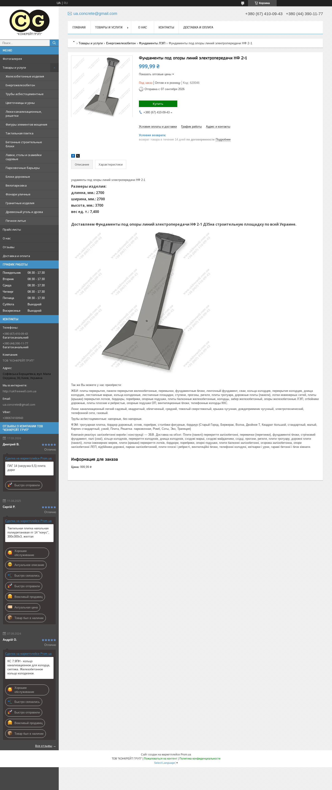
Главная (79, 27)
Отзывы (8, 247)
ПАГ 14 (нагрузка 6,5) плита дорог (26, 468)
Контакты (166, 27)
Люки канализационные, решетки (24, 114)
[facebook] (73, 156)
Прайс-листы (12, 229)
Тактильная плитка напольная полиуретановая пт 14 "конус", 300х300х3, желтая (28, 532)
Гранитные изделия (20, 203)
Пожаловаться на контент (160, 758)
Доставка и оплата (16, 256)
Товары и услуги (14, 67)
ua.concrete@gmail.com (19, 404)
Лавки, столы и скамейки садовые (24, 157)
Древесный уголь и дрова (24, 212)
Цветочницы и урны (20, 103)
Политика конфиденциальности (199, 758)
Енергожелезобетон (20, 85)
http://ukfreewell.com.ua (19, 391)
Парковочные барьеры (23, 168)
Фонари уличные (18, 194)
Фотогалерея (12, 59)
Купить (158, 104)
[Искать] (54, 43)
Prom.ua (186, 754)
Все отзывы (43, 746)
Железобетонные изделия (25, 76)
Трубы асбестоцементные (25, 94)
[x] (78, 156)
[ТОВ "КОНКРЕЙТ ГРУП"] (29, 21)
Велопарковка (16, 185)
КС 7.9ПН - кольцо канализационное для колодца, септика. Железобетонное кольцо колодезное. (28, 667)
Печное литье (16, 221)
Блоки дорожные (18, 177)
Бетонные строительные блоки (24, 144)
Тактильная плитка (19, 133)
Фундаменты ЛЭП (152, 43)
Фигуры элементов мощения (26, 124)
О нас (7, 238)
